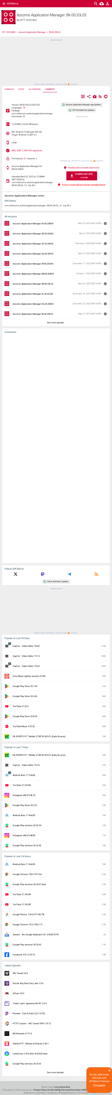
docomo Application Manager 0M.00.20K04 (33, 274)
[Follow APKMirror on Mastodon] (42, 575)
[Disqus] (56, 448)
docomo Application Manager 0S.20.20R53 (33, 243)
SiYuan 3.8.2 (18, 993)
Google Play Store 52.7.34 (25, 686)
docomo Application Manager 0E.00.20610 (33, 314)
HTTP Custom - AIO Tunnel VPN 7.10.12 (32, 1023)
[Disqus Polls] (56, 372)
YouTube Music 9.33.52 (24, 726)
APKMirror (13, 3)
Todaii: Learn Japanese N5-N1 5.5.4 (29, 1003)
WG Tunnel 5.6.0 (20, 973)
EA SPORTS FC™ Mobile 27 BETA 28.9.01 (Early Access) (39, 736)
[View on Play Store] (94, 97)
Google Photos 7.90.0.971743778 (28, 914)
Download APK (84, 176)
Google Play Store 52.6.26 (25, 696)
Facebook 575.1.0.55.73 (24, 954)
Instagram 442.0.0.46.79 (24, 795)
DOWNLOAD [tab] (9, 89)
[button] (83, 97)
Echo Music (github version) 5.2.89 (29, 676)
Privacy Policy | (41, 1090)
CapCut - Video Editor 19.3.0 (26, 765)
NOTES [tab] (21, 89)
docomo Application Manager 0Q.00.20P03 (33, 253)
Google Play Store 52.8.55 (25, 716)
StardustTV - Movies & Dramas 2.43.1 (31, 1043)
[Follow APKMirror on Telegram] (69, 575)
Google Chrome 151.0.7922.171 (28, 924)
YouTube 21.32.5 (20, 706)
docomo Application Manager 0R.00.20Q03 (33, 233)
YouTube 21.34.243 (22, 785)
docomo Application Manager (32, 32)
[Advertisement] (56, 61)
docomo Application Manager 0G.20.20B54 (33, 304)
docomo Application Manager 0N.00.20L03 (33, 284)
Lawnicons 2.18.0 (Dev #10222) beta (30, 1053)
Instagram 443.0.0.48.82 (24, 835)
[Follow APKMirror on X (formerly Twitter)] (15, 575)
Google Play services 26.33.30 (27, 845)
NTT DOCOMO (28, 20)
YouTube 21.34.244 (22, 894)
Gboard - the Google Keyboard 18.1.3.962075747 (36, 934)
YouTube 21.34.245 (22, 904)
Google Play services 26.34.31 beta (29, 884)
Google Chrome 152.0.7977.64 (27, 874)
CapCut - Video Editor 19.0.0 (26, 666)
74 (24, 108)
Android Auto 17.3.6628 (24, 775)
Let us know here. (62, 1087)
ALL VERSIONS (35, 89)
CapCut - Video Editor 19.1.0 (26, 656)
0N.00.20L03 (54, 32)
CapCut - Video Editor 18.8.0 (26, 646)
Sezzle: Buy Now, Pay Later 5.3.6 (28, 983)
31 (25, 158)
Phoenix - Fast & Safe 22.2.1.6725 (29, 1013)
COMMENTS (50, 89)
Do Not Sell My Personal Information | (65, 1090)
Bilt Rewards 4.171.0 (22, 1033)
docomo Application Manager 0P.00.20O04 (33, 263)
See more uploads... (56, 322)
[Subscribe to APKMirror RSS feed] (96, 575)
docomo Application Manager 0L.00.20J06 (33, 294)
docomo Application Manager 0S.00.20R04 (33, 223)
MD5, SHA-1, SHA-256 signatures (27, 150)
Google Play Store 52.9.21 (25, 805)
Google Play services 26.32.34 (27, 825)
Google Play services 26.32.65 (27, 944)
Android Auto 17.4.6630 (24, 815)
